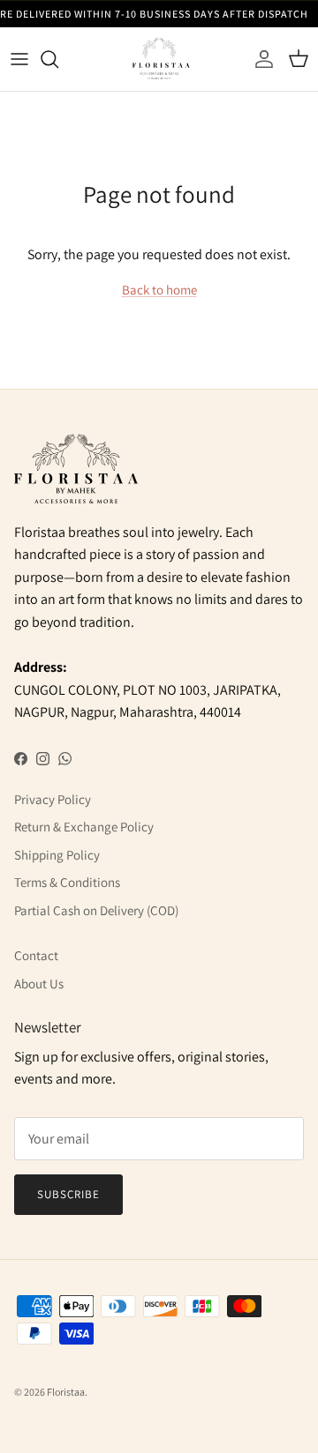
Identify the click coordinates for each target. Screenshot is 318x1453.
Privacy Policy (52, 799)
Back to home (159, 289)
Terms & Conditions (67, 882)
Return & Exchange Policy (84, 826)
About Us (39, 983)
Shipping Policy (57, 854)
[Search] (58, 59)
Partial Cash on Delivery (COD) (96, 910)
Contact (36, 955)
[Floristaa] (159, 59)
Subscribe (68, 1194)
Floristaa (66, 1391)
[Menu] (19, 59)
